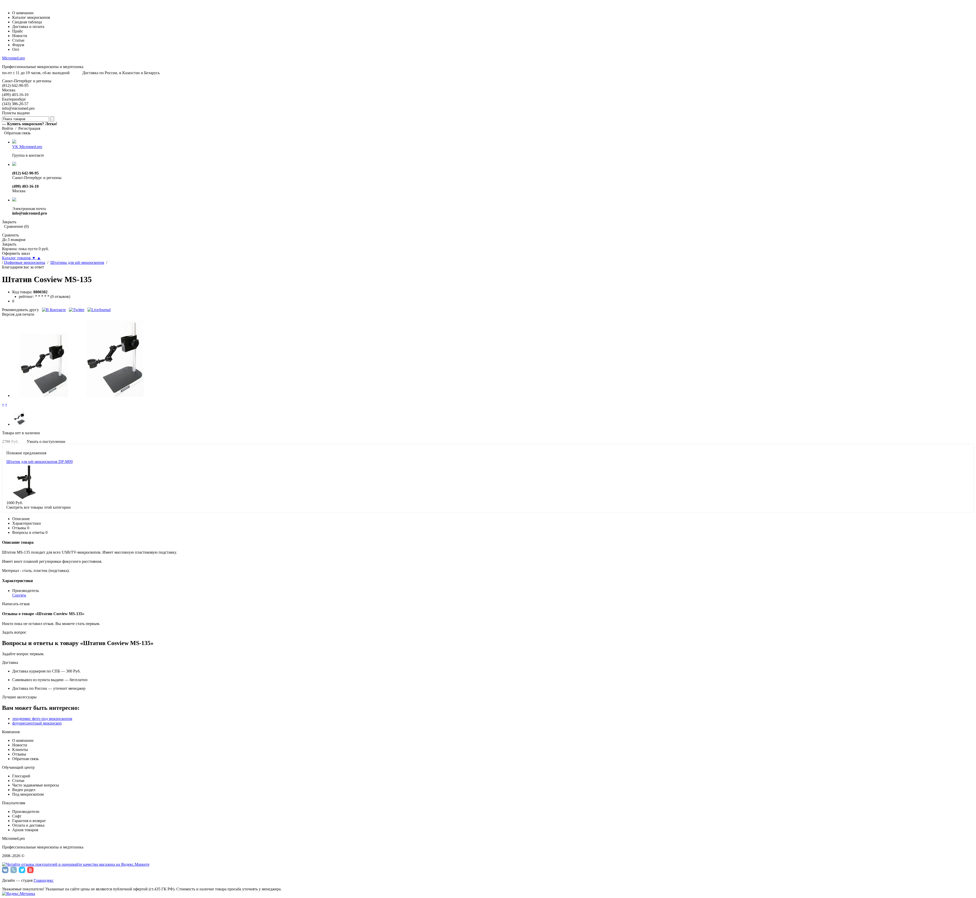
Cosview (19, 595)
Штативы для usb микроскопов (77, 262)
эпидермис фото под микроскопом (42, 718)
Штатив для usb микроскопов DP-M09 (39, 461)
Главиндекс (44, 880)
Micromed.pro (13, 58)
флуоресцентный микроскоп (37, 723)
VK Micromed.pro (27, 147)
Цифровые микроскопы (24, 262)
